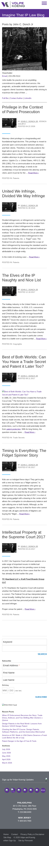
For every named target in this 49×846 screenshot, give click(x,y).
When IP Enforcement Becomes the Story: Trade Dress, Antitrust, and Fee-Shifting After (22, 717)
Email (4, 76)
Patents (16, 178)
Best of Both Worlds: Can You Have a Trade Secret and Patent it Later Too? (24, 362)
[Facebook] (25, 790)
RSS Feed (12, 705)
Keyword (7, 642)
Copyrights (17, 344)
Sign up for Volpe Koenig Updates (18, 780)
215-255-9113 (14, 76)
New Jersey (24, 818)
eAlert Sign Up (9, 840)
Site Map (7, 837)
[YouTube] (37, 790)
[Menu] (44, 3)
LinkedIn (27, 98)
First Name (9, 672)
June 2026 (6, 753)
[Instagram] (31, 790)
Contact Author (16, 98)
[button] (7, 790)
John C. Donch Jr (29, 121)
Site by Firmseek (25, 840)
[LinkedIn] (13, 790)
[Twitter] (19, 790)
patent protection (14, 429)
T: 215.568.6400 (24, 812)
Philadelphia (24, 803)
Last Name (8, 680)
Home (6, 834)
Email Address (11, 665)
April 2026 (6, 759)
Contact (14, 834)
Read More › (33, 173)
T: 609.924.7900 (24, 821)
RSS (43, 790)
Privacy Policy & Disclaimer (32, 834)
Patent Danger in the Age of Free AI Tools (19, 741)
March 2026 (7, 763)
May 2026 (6, 756)
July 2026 (6, 749)
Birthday (5, 685)
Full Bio (5, 98)
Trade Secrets (19, 438)
